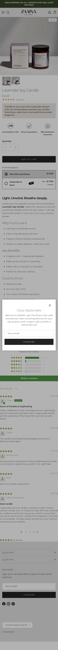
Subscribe (29, 342)
